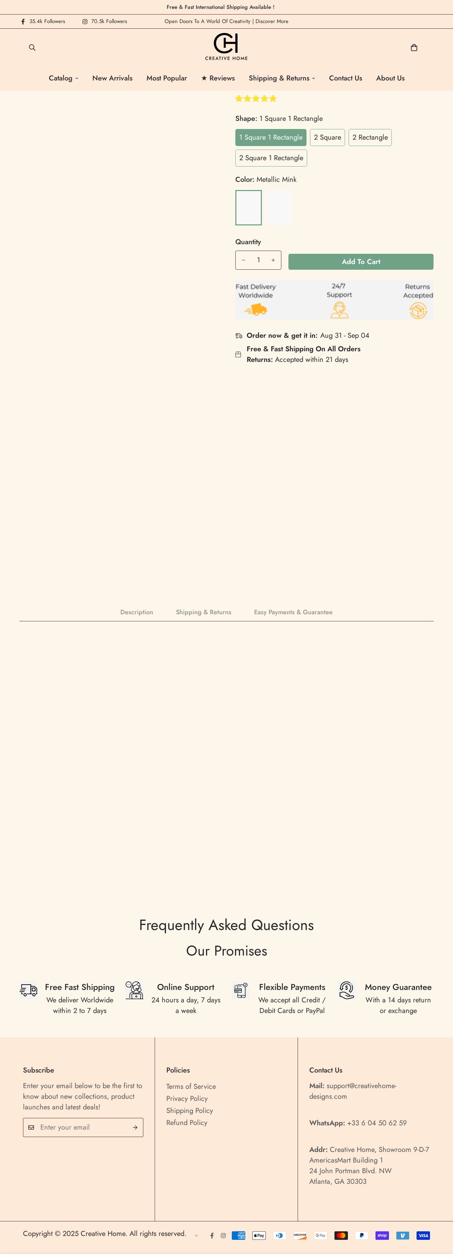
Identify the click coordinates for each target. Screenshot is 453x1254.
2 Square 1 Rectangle (271, 158)
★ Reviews (218, 78)
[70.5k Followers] (223, 1235)
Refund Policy (186, 1123)
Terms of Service (191, 1086)
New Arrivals (112, 78)
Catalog (61, 78)
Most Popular (167, 78)
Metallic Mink (248, 207)
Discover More (272, 21)
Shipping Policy (189, 1110)
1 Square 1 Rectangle (271, 137)
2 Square (327, 137)
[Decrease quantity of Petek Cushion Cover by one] (243, 260)
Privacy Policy (187, 1098)
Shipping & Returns (279, 78)
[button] (257, 99)
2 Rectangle (370, 137)
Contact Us (345, 78)
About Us (390, 78)
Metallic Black (278, 207)
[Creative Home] (226, 47)
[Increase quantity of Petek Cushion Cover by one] (273, 260)
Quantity (248, 242)
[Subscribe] (135, 1127)
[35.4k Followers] (212, 1235)
